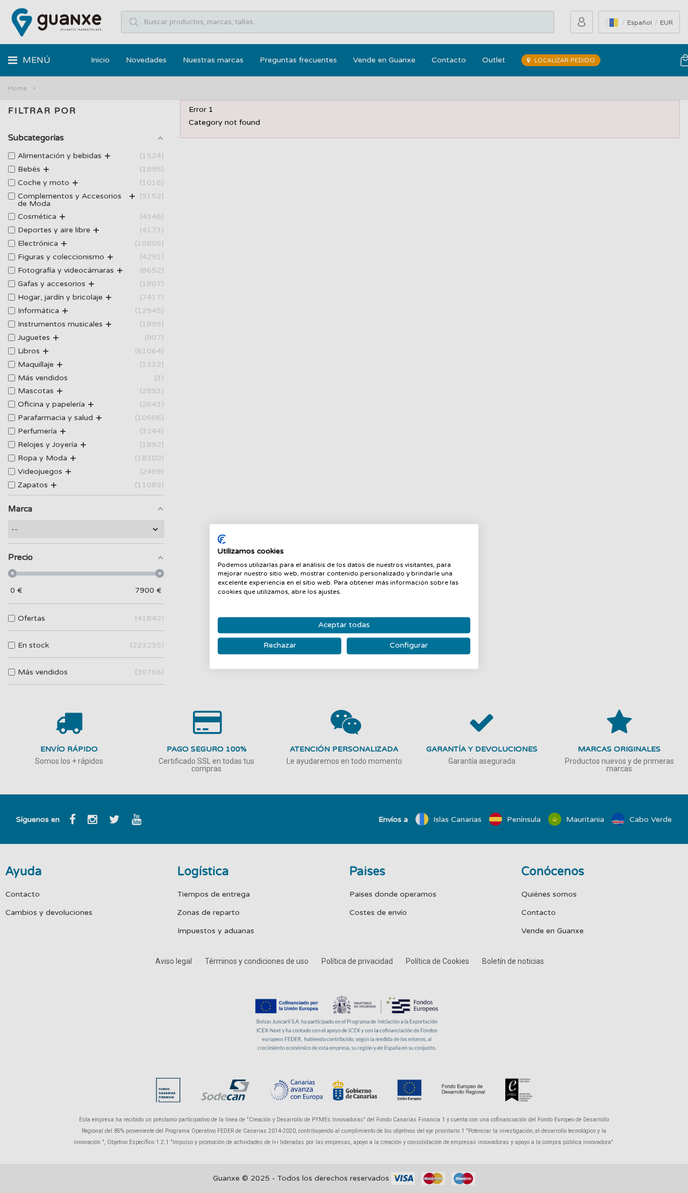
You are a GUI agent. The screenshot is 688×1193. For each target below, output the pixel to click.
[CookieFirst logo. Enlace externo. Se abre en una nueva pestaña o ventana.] (222, 539)
